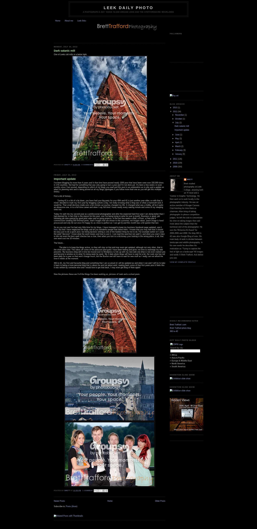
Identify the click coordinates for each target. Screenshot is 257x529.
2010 (175, 163)
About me (69, 21)
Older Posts (160, 501)
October (179, 119)
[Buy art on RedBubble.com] (174, 95)
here (56, 229)
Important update (65, 178)
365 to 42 (174, 331)
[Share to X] (101, 164)
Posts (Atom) (71, 506)
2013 (175, 107)
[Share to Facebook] (103, 164)
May (177, 138)
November (180, 115)
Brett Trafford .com (178, 324)
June (177, 135)
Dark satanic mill (64, 50)
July (177, 123)
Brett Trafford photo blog (180, 328)
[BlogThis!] (98, 164)
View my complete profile (183, 262)
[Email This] (95, 164)
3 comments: (88, 165)
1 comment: (88, 490)
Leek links (81, 21)
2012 (175, 111)
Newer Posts (59, 501)
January (179, 154)
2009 (175, 167)
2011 (175, 159)
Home (57, 21)
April (177, 142)
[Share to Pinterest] (106, 164)
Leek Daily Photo (128, 8)
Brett (190, 179)
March (178, 146)
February (179, 150)
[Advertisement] (88, 34)
